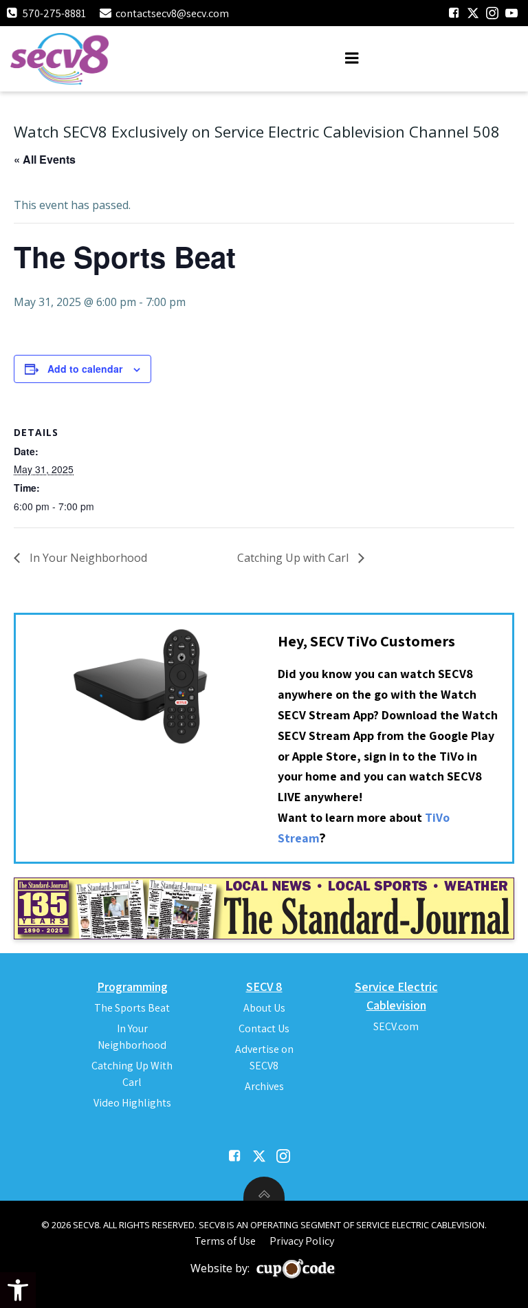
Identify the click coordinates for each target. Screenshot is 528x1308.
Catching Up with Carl (294, 557)
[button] (18, 1290)
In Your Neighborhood (87, 557)
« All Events (45, 159)
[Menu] (352, 58)
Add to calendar (84, 368)
